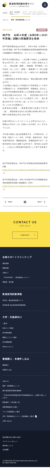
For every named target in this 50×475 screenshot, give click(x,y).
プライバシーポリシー (10, 441)
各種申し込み (7, 370)
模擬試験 (5, 268)
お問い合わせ (7, 421)
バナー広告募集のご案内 (11, 412)
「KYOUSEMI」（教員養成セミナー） (16, 277)
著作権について (7, 446)
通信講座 (5, 263)
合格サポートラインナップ (17, 257)
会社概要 (5, 450)
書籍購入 (5, 365)
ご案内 (4, 323)
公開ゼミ (5, 273)
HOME (4, 13)
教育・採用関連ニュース (11, 386)
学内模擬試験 (7, 342)
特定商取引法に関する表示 (11, 437)
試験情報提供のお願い (10, 407)
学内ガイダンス (7, 347)
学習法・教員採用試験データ (12, 300)
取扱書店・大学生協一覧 (11, 402)
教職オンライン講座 (9, 337)
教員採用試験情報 (12, 294)
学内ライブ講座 (7, 328)
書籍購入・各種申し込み (15, 359)
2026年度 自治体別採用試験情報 (14, 305)
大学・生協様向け (12, 317)
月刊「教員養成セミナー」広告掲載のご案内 (18, 416)
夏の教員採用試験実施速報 (11, 391)
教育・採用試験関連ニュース (15, 13)
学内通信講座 (7, 333)
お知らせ (5, 20)
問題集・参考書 (7, 282)
